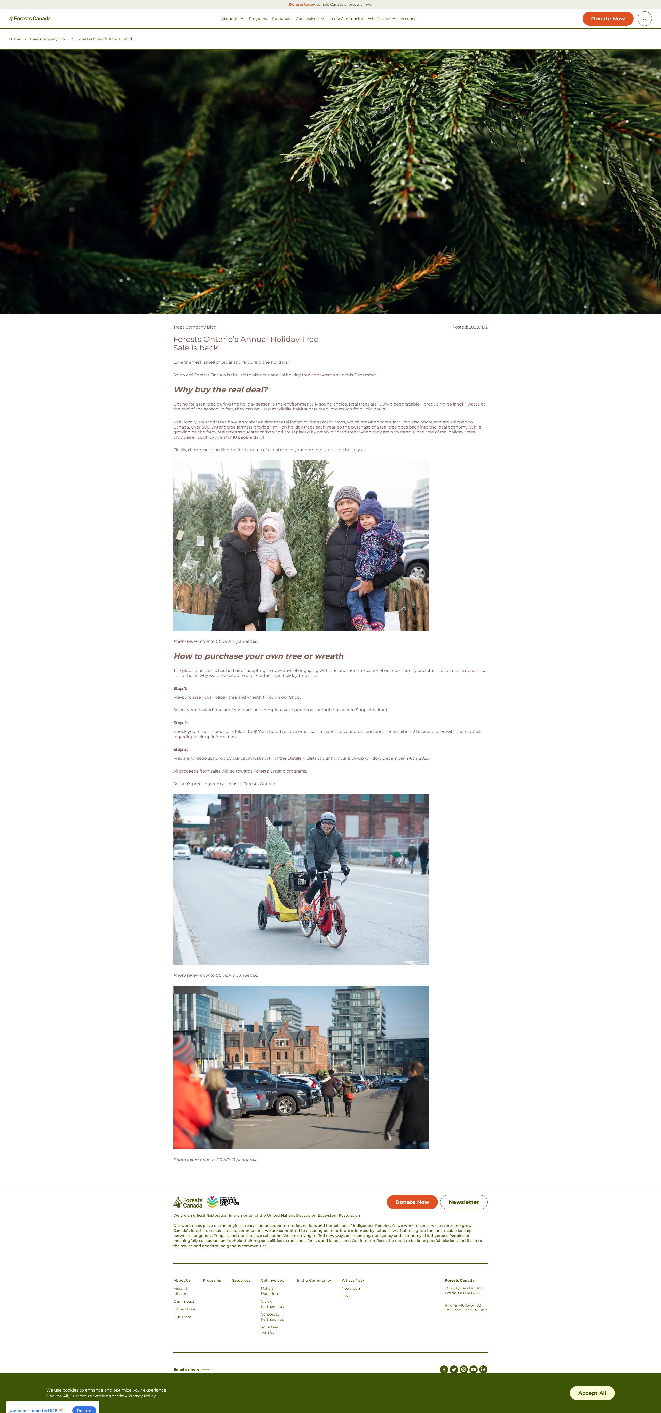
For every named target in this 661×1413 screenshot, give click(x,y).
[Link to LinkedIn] (483, 1370)
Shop (294, 697)
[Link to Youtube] (473, 1370)
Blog (346, 1296)
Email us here (186, 1369)
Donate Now (608, 19)
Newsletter (464, 1202)
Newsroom (351, 1288)
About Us (229, 19)
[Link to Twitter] (454, 1370)
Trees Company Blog (48, 39)
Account (408, 19)
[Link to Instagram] (463, 1370)
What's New (379, 19)
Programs (258, 19)
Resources (281, 19)
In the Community (346, 19)
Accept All (592, 1393)
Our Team (182, 1317)
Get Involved (307, 19)
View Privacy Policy (136, 1396)
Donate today (302, 4)
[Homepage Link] (30, 19)
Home (14, 39)
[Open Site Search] (645, 18)
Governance (184, 1309)
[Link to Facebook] (444, 1370)
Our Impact (184, 1301)
